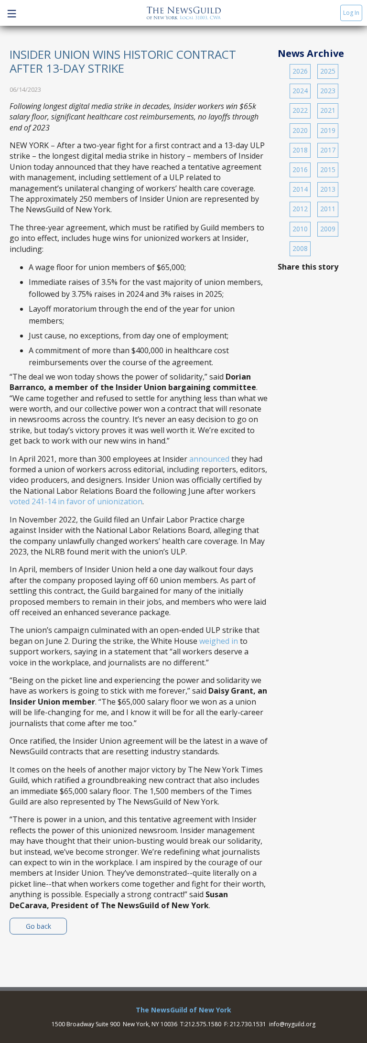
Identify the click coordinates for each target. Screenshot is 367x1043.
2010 (300, 228)
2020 (300, 130)
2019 (327, 130)
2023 (327, 90)
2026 (300, 71)
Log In (351, 13)
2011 (327, 208)
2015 (327, 169)
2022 (300, 110)
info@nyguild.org (292, 1024)
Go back (38, 926)
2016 (300, 169)
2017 (327, 149)
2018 (300, 149)
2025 (327, 71)
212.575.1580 (203, 1024)
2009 (327, 228)
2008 (300, 248)
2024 (300, 90)
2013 (327, 189)
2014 (300, 189)
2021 (327, 110)
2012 (300, 208)
